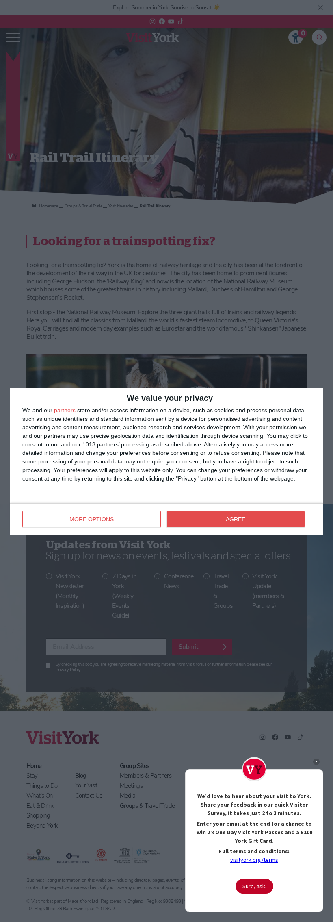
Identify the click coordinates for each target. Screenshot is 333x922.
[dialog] (166, 461)
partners (65, 410)
